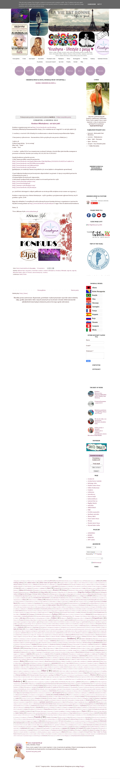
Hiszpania (98, 623)
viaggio (35, 721)
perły (86, 675)
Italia (15, 629)
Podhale (61, 679)
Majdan (22, 654)
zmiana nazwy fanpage (79, 733)
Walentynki (103, 721)
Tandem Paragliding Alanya (73, 711)
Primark (15, 687)
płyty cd (25, 272)
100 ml (22, 580)
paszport (98, 673)
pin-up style (56, 676)
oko (51, 668)
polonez (78, 681)
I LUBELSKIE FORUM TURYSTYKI (53, 625)
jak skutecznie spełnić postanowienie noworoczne (79, 629)
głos (38, 622)
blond (79, 594)
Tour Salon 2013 (103, 715)
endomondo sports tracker (101, 610)
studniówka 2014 (43, 705)
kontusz (84, 640)
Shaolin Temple (52, 698)
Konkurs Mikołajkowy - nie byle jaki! (45, 123)
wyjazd (81, 728)
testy (101, 713)
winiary (97, 724)
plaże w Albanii (22, 679)
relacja (105, 691)
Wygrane (73, 728)
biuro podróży (80, 590)
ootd (75, 668)
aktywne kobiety (17, 584)
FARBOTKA (91, 537)
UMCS (82, 719)
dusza (105, 607)
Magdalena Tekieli (100, 652)
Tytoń (38, 719)
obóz (75, 667)
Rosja (17, 694)
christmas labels (103, 599)
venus (23, 721)
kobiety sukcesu (102, 636)
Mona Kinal (18, 663)
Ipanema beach (81, 627)
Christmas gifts (93, 599)
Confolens (29, 603)
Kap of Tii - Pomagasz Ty (38, 634)
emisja (90, 610)
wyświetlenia (23, 730)
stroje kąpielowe (73, 703)
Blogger (82, 766)
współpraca (83, 726)
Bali (104, 588)
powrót (30, 685)
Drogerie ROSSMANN (96, 607)
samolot (24, 696)
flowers (105, 616)
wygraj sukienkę (56, 728)
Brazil (62, 596)
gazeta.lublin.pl (90, 620)
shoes (79, 698)
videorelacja (48, 721)
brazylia (69, 596)
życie (83, 735)
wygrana (64, 728)
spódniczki (92, 702)
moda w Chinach (39, 661)
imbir (76, 625)
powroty (24, 685)
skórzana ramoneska (38, 700)
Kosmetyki (100, 640)
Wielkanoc (63, 724)
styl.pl (55, 705)
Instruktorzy (91, 494)
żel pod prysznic (75, 735)
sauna (30, 696)
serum (77, 696)
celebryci (70, 597)
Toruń (95, 715)
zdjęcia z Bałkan (73, 732)
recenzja (85, 691)
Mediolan (55, 657)
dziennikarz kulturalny (69, 608)
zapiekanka (32, 732)
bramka (43, 595)
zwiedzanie (45, 735)
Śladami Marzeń (48, 709)
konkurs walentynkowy (32, 640)
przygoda (83, 689)
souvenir (22, 702)
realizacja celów (77, 691)
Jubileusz (90, 632)
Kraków (55, 642)
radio (21, 691)
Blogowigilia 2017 (72, 594)
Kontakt (75, 62)
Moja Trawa (104, 661)
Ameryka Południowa (63, 584)
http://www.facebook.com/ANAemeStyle (25, 165)
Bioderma (72, 590)
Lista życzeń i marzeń (51, 62)
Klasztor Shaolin (56, 636)
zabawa (66, 730)
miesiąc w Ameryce (100, 657)
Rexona (41, 692)
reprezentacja (25, 692)
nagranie (15, 665)
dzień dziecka (103, 608)
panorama (96, 671)
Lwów (57, 652)
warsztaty (27, 722)
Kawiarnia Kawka (89, 634)
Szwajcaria (39, 709)
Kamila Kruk (19, 634)
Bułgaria (83, 595)
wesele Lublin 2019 (37, 724)
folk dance (23, 618)
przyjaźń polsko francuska (94, 689)
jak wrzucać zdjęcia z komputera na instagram (26, 631)
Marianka (31, 655)
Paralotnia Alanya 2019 (71, 673)
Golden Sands (53, 622)
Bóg (31, 595)
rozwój (48, 694)
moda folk (30, 661)
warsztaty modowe (49, 722)
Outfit (54, 671)
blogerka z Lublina (84, 592)
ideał (64, 625)
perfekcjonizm (79, 675)
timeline (79, 715)
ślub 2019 (61, 709)
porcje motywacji (48, 683)
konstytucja (62, 640)
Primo (21, 687)
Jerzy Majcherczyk (39, 632)
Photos (93, 675)
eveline (78, 612)
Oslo (38, 671)
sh (32, 698)
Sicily (91, 698)
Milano (73, 659)
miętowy (55, 659)
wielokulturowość (72, 724)
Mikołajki (63, 270)
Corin (51, 603)
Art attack (77, 586)
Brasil (56, 595)
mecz (35, 657)
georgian (24, 622)
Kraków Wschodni (63, 642)
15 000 (28, 580)
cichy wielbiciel (43, 601)
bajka (84, 588)
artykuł (105, 586)
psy (103, 689)
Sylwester (46, 707)
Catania (24, 597)
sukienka (27, 707)
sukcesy (20, 707)
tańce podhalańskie (52, 713)
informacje (94, 625)
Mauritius (21, 657)
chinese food (33, 599)
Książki (65, 644)
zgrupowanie (25, 733)
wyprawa (95, 728)
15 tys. (33, 580)
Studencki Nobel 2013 (18, 705)
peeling (51, 675)
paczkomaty (74, 671)
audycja (29, 588)
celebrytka (77, 597)
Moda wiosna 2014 (50, 661)
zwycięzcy (52, 735)
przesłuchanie (67, 689)
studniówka (34, 705)
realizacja (68, 691)
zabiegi (78, 730)
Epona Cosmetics (20, 612)
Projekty (69, 62)
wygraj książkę (46, 728)
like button (50, 648)
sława (58, 700)
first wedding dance (93, 616)
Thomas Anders (62, 715)
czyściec (103, 603)
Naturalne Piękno (17, 272)
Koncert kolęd (92, 496)
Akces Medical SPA (83, 582)
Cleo (85, 601)
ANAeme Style (21, 270)
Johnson (84, 632)
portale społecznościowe (61, 683)
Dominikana (70, 607)
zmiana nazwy (67, 733)
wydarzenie (24, 728)
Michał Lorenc (89, 657)
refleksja (92, 691)
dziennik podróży (47, 608)
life (103, 646)
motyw (40, 663)
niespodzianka (93, 665)
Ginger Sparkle (31, 622)
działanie (37, 608)
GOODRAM (61, 622)
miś (98, 659)
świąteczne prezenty (99, 709)
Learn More (92, 4)
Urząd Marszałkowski (97, 719)
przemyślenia (52, 689)
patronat (105, 673)
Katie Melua (80, 634)
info (88, 625)
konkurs (41, 270)
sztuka (26, 709)
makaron (73, 654)
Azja (48, 588)
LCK (89, 646)
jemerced (30, 632)
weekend (71, 722)
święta (28, 711)
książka (34, 644)
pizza (83, 676)
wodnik (53, 726)
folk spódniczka (40, 618)
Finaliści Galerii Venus (94, 485)
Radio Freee (38, 691)
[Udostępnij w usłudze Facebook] (53, 268)
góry (103, 622)
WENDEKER (92, 722)
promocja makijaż (100, 687)
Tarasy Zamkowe (63, 713)
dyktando (23, 608)
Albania (35, 584)
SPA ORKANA (34, 702)
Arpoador (70, 586)
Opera (93, 668)
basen (49, 590)
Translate (99, 554)
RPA (70, 694)
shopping (85, 698)
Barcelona (43, 590)
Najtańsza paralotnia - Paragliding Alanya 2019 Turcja (100, 412)
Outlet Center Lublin (64, 671)
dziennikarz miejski (81, 608)
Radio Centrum (28, 691)
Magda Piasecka (90, 652)
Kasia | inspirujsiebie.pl (22, 268)
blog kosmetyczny (24, 592)
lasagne (79, 646)
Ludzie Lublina (31, 652)
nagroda (69, 270)
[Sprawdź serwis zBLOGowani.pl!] (96, 562)
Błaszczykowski (92, 594)
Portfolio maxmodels (93, 512)
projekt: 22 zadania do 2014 (54, 687)
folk (17, 618)
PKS (93, 676)
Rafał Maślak (53, 691)
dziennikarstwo (57, 608)
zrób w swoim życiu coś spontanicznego (22, 735)
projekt (41, 687)
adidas (98, 581)
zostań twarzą (100, 733)
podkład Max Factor (70, 679)
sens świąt (65, 696)
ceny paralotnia (93, 597)
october (98, 667)
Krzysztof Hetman (25, 644)
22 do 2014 (59, 580)
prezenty (88, 685)
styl (51, 705)
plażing (30, 679)
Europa (57, 612)
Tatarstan (85, 713)
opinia (15, 671)
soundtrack (99, 700)
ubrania (44, 719)
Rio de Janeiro (57, 692)
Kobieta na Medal (76, 636)
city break (65, 601)
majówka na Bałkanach (62, 654)
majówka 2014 (49, 654)
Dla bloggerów (76, 58)
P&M (89, 510)
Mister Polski (92, 659)
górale (92, 622)
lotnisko (98, 648)
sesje (17, 698)
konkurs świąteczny (18, 640)
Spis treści (61, 62)
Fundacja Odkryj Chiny (31, 620)
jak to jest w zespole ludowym (100, 629)
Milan (68, 659)
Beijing (64, 590)
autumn (42, 588)
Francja (21, 620)
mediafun (48, 657)
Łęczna (63, 652)
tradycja (24, 717)
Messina (62, 657)
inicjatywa (102, 625)
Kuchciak (84, 644)
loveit (26, 650)
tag (33, 711)
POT (93, 683)
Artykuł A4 (91, 479)
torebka (89, 715)
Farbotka (39, 614)
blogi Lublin (37, 594)
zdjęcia (63, 732)
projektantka (75, 687)
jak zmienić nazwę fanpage (57, 631)
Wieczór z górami (54, 724)
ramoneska (61, 691)
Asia (17, 588)
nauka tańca (73, 665)
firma (85, 616)
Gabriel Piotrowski (42, 620)
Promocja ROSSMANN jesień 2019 (21, 689)
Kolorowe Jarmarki (31, 638)
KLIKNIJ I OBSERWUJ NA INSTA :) (46, 83)
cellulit (85, 597)
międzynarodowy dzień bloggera (43, 659)
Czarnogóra (84, 603)
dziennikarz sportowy (93, 608)
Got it (99, 4)
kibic (35, 636)
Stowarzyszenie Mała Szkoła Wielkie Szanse (45, 703)
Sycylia (38, 707)
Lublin (91, 650)
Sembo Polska (57, 696)
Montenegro (27, 663)
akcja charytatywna (99, 582)
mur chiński (70, 663)
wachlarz (89, 721)
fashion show (65, 614)
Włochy (41, 726)
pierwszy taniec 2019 (28, 676)
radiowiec (45, 691)
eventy (90, 612)
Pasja (85, 673)
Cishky (58, 601)
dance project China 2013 (55, 605)
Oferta (68, 58)
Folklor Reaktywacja (93, 488)
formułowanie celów (78, 618)
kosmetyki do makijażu (18, 642)
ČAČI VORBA (103, 595)
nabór (95, 663)
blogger (30, 594)
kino (48, 636)
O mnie (24, 58)
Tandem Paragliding (59, 711)
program (28, 687)
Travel (30, 717)
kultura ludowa (20, 646)
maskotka (90, 655)
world (70, 726)
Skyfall (46, 700)
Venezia (18, 721)
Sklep (82, 62)
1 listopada (16, 580)
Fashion (55, 614)
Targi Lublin (73, 713)
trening (55, 717)
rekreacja (98, 691)
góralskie (98, 622)
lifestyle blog (27, 648)
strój (81, 703)
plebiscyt (37, 679)
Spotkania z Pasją (73, 702)
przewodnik (76, 689)
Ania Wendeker (37, 586)
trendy (48, 717)
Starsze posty (75, 290)
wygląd (32, 728)
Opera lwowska (101, 668)
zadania (91, 730)
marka (49, 655)
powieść (18, 685)
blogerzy (22, 594)
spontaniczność (57, 702)
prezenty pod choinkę (98, 685)
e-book (72, 610)
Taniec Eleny (94, 711)
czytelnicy (24, 605)
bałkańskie (29, 590)
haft (50, 623)
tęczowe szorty (17, 715)
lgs (93, 646)
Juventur (98, 632)
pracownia (48, 685)
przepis (60, 689)
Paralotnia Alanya (59, 673)
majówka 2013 (38, 654)
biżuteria (87, 590)
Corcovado (45, 603)
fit (100, 616)
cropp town (58, 603)
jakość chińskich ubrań (94, 631)
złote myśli (33, 733)
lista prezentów (65, 648)
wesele (105, 722)
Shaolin (45, 698)
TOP (84, 715)
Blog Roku (54, 592)
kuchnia (91, 644)
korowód (91, 640)
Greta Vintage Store (29, 623)
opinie (20, 671)
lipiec (57, 648)
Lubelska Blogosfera (41, 650)
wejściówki (78, 722)
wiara (46, 724)
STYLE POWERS (68, 705)
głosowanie (45, 622)
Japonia (17, 632)
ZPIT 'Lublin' (91, 539)
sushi (33, 707)
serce (71, 696)
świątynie (15, 711)
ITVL (27, 629)
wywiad (30, 730)
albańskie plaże (43, 584)
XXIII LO (37, 730)
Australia (36, 588)
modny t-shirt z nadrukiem (80, 661)
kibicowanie (42, 636)
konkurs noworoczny (100, 638)
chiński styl (56, 599)
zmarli (54, 733)
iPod (88, 627)
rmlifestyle (83, 692)
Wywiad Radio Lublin (94, 525)
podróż (102, 679)
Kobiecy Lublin (65, 636)
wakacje (95, 721)
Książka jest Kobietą (55, 644)
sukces (15, 707)
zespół (81, 732)
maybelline (28, 657)
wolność (60, 726)
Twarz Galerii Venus (93, 518)
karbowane (48, 634)
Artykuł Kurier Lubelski (94, 481)
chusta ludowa (29, 601)
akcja (91, 582)
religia (18, 692)
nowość (56, 667)
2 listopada (39, 580)
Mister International (82, 659)
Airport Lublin (73, 582)
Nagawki (102, 663)
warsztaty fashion (37, 722)
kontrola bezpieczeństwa (73, 640)
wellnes (85, 722)
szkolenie (85, 707)
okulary (65, 668)
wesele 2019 (19, 724)
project (34, 687)
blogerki (97, 592)
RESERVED (34, 692)
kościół (44, 642)
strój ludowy (100, 704)
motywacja (46, 663)
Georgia (18, 622)
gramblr (21, 623)
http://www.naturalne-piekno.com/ (23, 181)
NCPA (79, 665)
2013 (45, 580)
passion (92, 673)
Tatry (91, 713)
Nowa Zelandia (48, 667)
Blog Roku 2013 (62, 592)
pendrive (65, 675)
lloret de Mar (82, 648)
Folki (48, 618)
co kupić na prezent (94, 601)
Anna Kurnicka (46, 586)
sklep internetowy (25, 700)
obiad (70, 667)
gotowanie (85, 622)
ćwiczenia (31, 605)
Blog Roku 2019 (72, 592)
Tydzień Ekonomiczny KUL (28, 719)
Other (44, 671)
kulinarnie (97, 644)
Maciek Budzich (80, 652)
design (89, 605)
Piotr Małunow (71, 676)
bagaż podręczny (76, 588)
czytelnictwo (16, 605)
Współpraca (61, 58)
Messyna (68, 657)
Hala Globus (56, 623)
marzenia (82, 655)
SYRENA (52, 707)
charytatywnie (16, 599)
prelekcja (66, 685)
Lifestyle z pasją (37, 648)
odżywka (31, 668)
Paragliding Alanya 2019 (24, 673)
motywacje (55, 663)
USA (106, 719)
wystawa (102, 728)
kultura (104, 644)
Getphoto (90, 490)
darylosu (75, 605)
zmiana (60, 733)
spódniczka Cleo (83, 702)
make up (94, 654)
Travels (37, 717)
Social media (90, 700)
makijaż (102, 654)
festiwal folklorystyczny (99, 614)
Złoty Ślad (48, 733)
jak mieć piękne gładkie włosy (58, 629)
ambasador (52, 584)
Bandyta (37, 590)
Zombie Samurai (91, 733)
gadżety (57, 620)
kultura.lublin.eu (92, 499)
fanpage (32, 614)
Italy (21, 629)
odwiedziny (24, 668)
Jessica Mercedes (66, 632)
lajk (74, 646)
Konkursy (93, 58)
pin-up (49, 676)
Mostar (34, 663)
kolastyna (22, 638)
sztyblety (32, 709)
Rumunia (76, 694)
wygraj (38, 728)
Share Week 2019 (71, 698)
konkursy (53, 640)
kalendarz (104, 632)
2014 (51, 581)
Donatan (77, 607)
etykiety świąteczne (42, 612)
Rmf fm (77, 692)
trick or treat (62, 717)
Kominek (48, 638)
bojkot (100, 594)
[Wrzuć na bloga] (50, 268)
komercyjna (41, 638)
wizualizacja (22, 726)
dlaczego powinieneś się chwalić (43, 607)
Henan (92, 623)
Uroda (88, 719)
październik (44, 675)
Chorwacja (83, 599)
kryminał (105, 642)
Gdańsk (105, 620)
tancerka (50, 711)
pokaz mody (54, 681)
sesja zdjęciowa (103, 696)
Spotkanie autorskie (93, 514)
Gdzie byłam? (32, 58)
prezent (73, 685)
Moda (22, 661)
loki (88, 648)
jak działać (46, 629)
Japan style (104, 631)
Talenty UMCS (92, 516)
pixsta (78, 676)
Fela (72, 614)
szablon (58, 707)
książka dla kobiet (43, 644)
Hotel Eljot (35, 270)
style (60, 705)
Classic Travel (79, 601)
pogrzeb (41, 681)
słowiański (71, 700)
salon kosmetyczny (37, 272)
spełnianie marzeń (45, 702)
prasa (60, 685)
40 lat (79, 580)
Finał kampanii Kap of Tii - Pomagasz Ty (72, 616)
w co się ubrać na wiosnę (78, 721)
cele (29, 597)
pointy (47, 681)
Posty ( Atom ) (24, 293)
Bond (105, 594)
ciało (36, 601)
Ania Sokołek (28, 586)
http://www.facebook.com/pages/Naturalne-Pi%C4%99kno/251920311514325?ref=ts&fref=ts (43, 161)
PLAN (97, 676)
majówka (29, 654)
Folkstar (63, 618)
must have (83, 663)
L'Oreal (58, 646)
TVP (14, 719)
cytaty (65, 603)
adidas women (32, 582)
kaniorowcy (26, 634)
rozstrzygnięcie (40, 694)
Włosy (47, 726)
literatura (73, 648)
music (77, 663)
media (42, 657)
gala (62, 620)
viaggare (29, 721)
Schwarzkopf (42, 696)
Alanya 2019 (28, 584)
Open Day (87, 668)
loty (104, 648)
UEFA (59, 719)
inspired (29, 627)
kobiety (84, 636)
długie (54, 607)
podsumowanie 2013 (32, 681)
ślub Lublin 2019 (77, 709)
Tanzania (29, 713)
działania (30, 608)
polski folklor (25, 683)
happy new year (84, 623)
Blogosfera (46, 594)
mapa (25, 655)
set (29, 698)
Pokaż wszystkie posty (63, 117)
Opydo (33, 671)
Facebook (23, 614)
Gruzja (44, 623)
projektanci (66, 687)
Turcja (73, 717)
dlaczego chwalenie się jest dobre (25, 607)
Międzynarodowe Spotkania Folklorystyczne (23, 659)
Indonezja (82, 625)
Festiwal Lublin (16, 616)
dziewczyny (54, 610)
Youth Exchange (45, 730)
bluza (84, 594)
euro (50, 612)
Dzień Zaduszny (38, 610)
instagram (43, 627)
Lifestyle (16, 648)
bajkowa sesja (91, 588)
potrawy (99, 683)
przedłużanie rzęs (42, 689)
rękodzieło (48, 692)
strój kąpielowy (89, 703)
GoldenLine (91, 492)
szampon (71, 707)
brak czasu (36, 595)
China (24, 599)
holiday (18, 625)
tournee (18, 717)
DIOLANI (102, 605)
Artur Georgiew (97, 586)
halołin (62, 623)
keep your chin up (28, 636)
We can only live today (62, 722)
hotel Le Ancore (39, 625)
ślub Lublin (68, 709)
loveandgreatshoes (17, 650)
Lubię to (84, 650)
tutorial (103, 717)
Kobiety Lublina (92, 636)
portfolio (72, 683)
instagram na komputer (53, 627)
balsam (15, 590)
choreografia (74, 599)
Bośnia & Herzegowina (22, 595)
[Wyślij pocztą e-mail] (48, 268)
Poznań (36, 685)
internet (73, 627)
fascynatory (29, 270)
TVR (19, 719)
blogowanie (54, 594)
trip (68, 717)
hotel (24, 625)
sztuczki (20, 709)
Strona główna (16, 58)
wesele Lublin (27, 724)
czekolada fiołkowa (93, 603)
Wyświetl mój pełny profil (33, 751)
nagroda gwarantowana (35, 665)
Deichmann (82, 605)
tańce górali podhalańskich (40, 713)
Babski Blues (67, 588)
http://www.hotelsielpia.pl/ (21, 183)
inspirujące (36, 627)
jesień (58, 632)
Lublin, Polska (22, 274)
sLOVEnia (52, 700)
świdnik (22, 711)
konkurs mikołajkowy (49, 270)
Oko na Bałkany (57, 668)
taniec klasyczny (103, 711)
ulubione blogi (74, 719)
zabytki (85, 730)
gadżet (50, 620)
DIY (14, 607)
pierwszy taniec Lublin (40, 676)
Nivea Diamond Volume (32, 667)
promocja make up (89, 687)
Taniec (84, 711)
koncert (55, 638)
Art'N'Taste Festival (86, 586)
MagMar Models (92, 503)
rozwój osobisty (59, 694)
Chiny (40, 599)
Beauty (55, 590)
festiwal (88, 614)
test (96, 713)
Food (68, 618)
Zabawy (72, 730)
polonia (86, 681)
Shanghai (37, 698)
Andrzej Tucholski (100, 584)
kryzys (17, 644)
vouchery (45, 272)
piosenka (63, 676)
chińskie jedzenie (65, 599)
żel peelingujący (65, 735)
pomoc (32, 683)
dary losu (68, 605)
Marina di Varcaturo (40, 655)
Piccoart (102, 675)
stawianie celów (27, 703)
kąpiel (20, 636)
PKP (88, 676)
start (20, 703)
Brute (77, 595)
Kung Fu (29, 646)
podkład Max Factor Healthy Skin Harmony (87, 679)
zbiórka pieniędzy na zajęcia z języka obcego (48, 732)
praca (41, 685)
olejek (70, 668)
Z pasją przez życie (56, 730)
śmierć (84, 709)
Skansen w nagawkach (101, 698)
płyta (43, 679)
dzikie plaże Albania (64, 610)
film (53, 616)
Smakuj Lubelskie (80, 700)
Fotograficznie (97, 618)
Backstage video (92, 483)
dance (44, 605)
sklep (17, 700)
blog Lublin (44, 592)
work (65, 726)
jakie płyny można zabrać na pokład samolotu (76, 631)
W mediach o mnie (51, 58)
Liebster (98, 646)
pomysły (39, 683)
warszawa (19, 723)
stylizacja (83, 705)
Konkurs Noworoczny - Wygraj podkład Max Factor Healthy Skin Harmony (100, 395)
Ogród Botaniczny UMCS (41, 668)
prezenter (81, 685)
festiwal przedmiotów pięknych (43, 616)
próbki (34, 689)
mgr (83, 657)
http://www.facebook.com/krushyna (44, 127)
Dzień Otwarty (28, 610)
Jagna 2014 (38, 629)
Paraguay (34, 673)
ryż (92, 694)
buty (97, 595)
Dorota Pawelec (85, 607)
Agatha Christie (64, 582)
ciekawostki (52, 601)
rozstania (32, 694)
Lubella (32, 650)
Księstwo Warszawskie (74, 644)
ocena (91, 667)
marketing (55, 655)
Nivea (22, 667)
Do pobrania (40, 62)
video (40, 721)
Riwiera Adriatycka (68, 692)
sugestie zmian (92, 705)
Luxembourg (46, 652)
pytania (15, 691)
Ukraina (66, 719)
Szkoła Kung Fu (92, 707)
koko (17, 638)
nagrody (74, 270)
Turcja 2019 (80, 717)
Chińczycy (48, 599)
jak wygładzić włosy (44, 631)
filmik (59, 616)
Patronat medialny (21, 675)
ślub (56, 709)
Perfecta (71, 675)
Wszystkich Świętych (94, 726)
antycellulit (55, 586)
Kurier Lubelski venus (49, 646)
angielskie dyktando (18, 586)
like (45, 648)
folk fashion (32, 618)
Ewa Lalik (15, 614)
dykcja (17, 608)
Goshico (68, 622)
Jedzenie (23, 632)
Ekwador (85, 610)
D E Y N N (38, 605)
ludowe (24, 652)
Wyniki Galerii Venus (94, 523)
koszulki (38, 642)
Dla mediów (41, 58)
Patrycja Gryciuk (34, 675)
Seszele (24, 698)
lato (84, 646)
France (15, 620)
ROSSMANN (24, 694)
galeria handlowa (69, 620)
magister (15, 654)
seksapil (50, 696)
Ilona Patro (70, 625)
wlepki (34, 726)
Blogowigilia (62, 594)
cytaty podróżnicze (73, 603)
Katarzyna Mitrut (70, 634)
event (84, 612)
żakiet (58, 735)
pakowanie (82, 671)
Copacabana (37, 603)
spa (27, 702)
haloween (68, 623)
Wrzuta (90, 521)
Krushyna (58, 270)
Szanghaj (78, 707)
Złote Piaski (41, 733)
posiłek (78, 683)
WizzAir (29, 726)
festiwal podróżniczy (28, 616)
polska (93, 681)
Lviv (53, 652)
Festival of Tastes (79, 614)
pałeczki (90, 671)
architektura (63, 586)
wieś (80, 724)
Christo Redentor (20, 601)
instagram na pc (65, 627)
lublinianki (16, 652)
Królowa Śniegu (87, 642)
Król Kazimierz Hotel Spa (75, 642)
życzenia (89, 735)
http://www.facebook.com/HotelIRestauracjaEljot (28, 163)
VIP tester (61, 721)
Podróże (17, 681)
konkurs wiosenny (44, 640)
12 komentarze (41, 268)
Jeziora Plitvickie (76, 632)
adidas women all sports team (48, 582)
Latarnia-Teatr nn (92, 501)
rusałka (82, 694)
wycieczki (15, 728)
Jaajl (31, 629)
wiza (103, 724)
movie (62, 663)
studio (27, 705)
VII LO (54, 721)
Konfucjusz (62, 638)
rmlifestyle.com (93, 692)
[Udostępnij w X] (51, 268)
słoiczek (64, 700)
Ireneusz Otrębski (96, 627)
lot (92, 648)
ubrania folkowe (52, 719)
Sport (64, 702)
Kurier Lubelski (38, 646)
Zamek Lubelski (23, 732)
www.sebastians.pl (32, 211)
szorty (100, 707)
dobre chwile (61, 607)
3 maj (74, 580)
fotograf (87, 618)
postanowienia (86, 683)
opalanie (81, 668)
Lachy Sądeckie (67, 646)
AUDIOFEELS (91, 533)
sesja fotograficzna (92, 696)
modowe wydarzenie (93, 661)
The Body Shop (40, 715)
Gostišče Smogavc (76, 622)
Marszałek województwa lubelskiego (68, 655)
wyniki (88, 728)
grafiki (15, 623)
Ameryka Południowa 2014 (78, 584)
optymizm (26, 671)
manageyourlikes (17, 655)
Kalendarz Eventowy (102, 58)
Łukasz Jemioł (70, 652)
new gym (85, 665)
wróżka (76, 726)
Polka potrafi (71, 681)
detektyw (95, 605)
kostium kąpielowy (30, 642)
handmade (75, 623)
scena (35, 696)
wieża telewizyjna (88, 724)
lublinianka (101, 650)
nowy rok (63, 667)
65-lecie (85, 580)
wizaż (14, 726)
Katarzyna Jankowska (58, 634)
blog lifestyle (34, 592)
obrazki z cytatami (83, 667)
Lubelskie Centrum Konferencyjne (58, 650)
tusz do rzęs (96, 717)
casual (17, 597)
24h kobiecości (67, 580)
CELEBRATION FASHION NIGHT (41, 597)
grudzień (38, 623)
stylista (76, 705)
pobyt (54, 679)
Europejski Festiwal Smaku (68, 612)
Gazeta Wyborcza (81, 620)
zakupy (98, 730)
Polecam (29, 272)
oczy (103, 667)
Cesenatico (101, 597)
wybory (103, 726)
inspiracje (21, 627)
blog (93, 590)
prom (81, 687)
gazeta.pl (99, 620)
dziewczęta (46, 610)
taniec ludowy (20, 713)
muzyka (90, 663)
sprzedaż (101, 702)
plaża (14, 679)
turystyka (88, 717)
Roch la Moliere (103, 692)
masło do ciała (98, 655)
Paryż (80, 673)
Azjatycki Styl (58, 588)
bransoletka (50, 595)
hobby (105, 623)
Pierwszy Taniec (17, 676)
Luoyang (39, 652)
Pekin (58, 675)
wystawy (15, 730)
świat (90, 709)
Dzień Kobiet (19, 610)
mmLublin (91, 505)
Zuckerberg (36, 735)
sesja (82, 696)
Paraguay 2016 (42, 673)
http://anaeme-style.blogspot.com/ (23, 185)
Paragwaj (50, 673)
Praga (54, 685)
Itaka (103, 627)
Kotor (49, 642)
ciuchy (71, 601)
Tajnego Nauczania (41, 711)
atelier (23, 588)
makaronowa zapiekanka (84, 654)
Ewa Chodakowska (99, 612)
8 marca (92, 580)
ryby (88, 694)
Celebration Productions (59, 597)
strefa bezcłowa (63, 703)
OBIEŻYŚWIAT (92, 507)
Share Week (62, 698)
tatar (79, 713)
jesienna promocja (50, 632)
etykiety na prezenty (31, 612)
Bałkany (21, 590)
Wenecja (99, 722)
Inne (14, 627)
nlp (41, 667)
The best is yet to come (28, 715)
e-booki (78, 610)
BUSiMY (90, 535)
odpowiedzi (16, 668)
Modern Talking (61, 661)
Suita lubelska (101, 705)
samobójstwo (16, 696)
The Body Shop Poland (51, 715)
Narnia (55, 665)
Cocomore (22, 603)
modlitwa (69, 661)
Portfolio (85, 58)
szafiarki (64, 707)
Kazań (97, 634)
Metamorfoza (76, 657)
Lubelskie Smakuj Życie (73, 650)
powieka (105, 683)
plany (102, 676)
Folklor (54, 618)
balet (98, 588)
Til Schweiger (71, 715)
